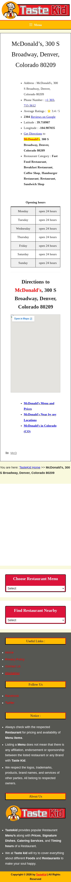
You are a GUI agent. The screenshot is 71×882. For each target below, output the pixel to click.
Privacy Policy (14, 659)
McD (14, 453)
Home (9, 652)
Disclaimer (12, 673)
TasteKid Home (29, 467)
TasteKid (41, 874)
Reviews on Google (43, 117)
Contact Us (13, 666)
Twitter (9, 702)
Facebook (12, 696)
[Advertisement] (35, 524)
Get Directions (33, 133)
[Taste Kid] (35, 10)
